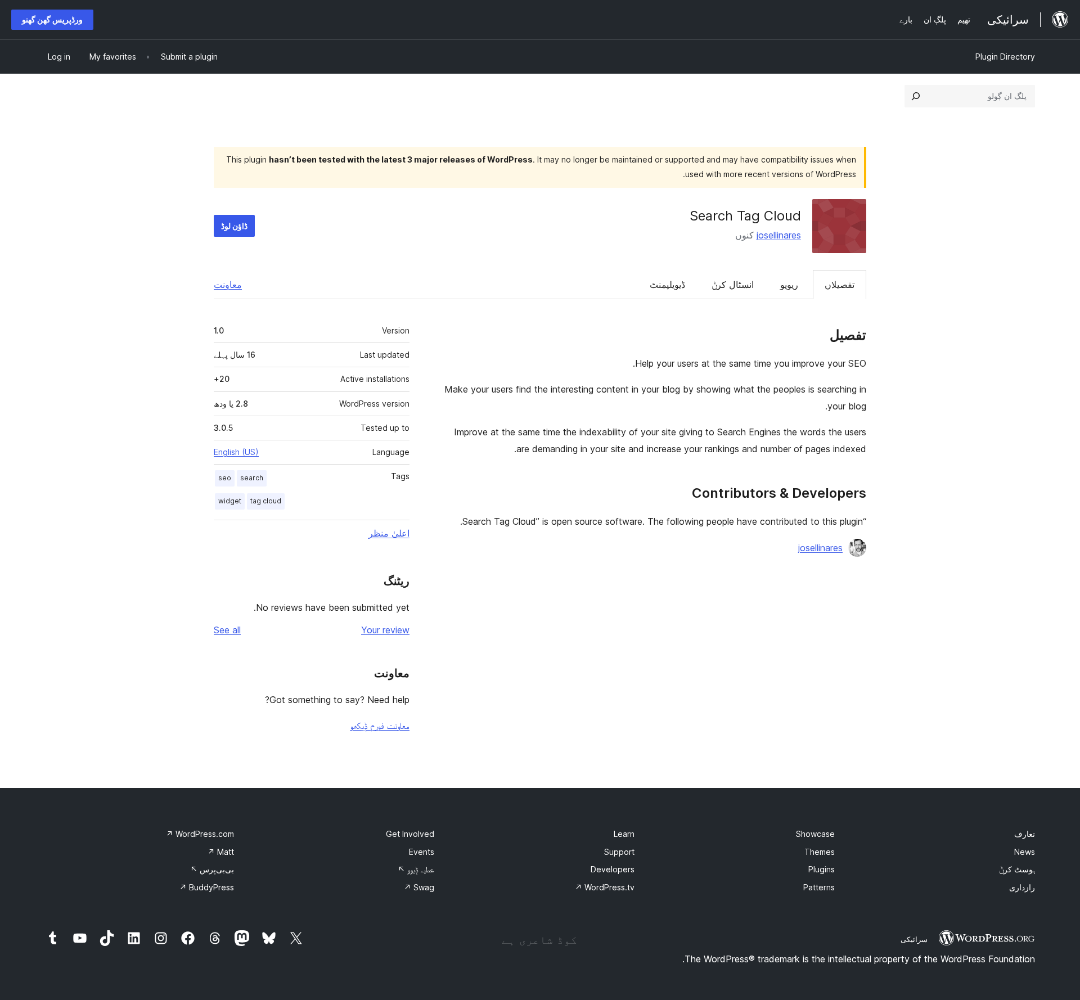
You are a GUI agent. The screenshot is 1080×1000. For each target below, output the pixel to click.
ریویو (789, 284)
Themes (819, 852)
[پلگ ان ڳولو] (915, 96)
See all (227, 630)
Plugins (821, 869)
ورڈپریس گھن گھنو (52, 19)
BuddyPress (206, 887)
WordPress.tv (604, 887)
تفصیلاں (839, 284)
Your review (385, 630)
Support (619, 852)
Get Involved (410, 834)
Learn (624, 834)
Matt (221, 852)
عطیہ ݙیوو (416, 869)
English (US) (236, 452)
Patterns (819, 887)
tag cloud (265, 501)
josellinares (779, 235)
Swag (419, 887)
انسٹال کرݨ (733, 284)
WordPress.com (200, 834)
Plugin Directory (1005, 56)
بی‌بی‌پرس (212, 869)
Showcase (815, 834)
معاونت (228, 284)
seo (224, 478)
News (1024, 852)
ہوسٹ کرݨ (1017, 869)
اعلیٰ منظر (389, 533)
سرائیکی (914, 939)
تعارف (1024, 834)
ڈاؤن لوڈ (234, 226)
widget (229, 501)
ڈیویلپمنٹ (667, 284)
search (251, 478)
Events (421, 852)
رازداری (1022, 887)
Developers (612, 869)
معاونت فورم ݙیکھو (380, 725)
